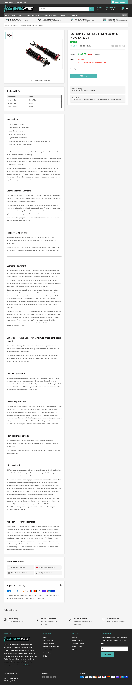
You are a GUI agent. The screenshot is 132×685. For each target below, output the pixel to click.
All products (14, 25)
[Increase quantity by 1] (90, 69)
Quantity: (73, 69)
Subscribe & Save (120, 2)
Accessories (64, 15)
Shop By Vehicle (31, 15)
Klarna (74, 650)
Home (7, 15)
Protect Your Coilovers (49, 15)
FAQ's (124, 15)
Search (74, 637)
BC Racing (73, 46)
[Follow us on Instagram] (47, 677)
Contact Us (74, 15)
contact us (26, 665)
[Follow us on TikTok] (54, 677)
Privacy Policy (77, 640)
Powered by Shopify (10, 681)
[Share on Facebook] (112, 45)
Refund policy (77, 646)
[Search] (91, 9)
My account (110, 10)
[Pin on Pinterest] (116, 45)
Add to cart (83, 76)
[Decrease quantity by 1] (80, 69)
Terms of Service (78, 643)
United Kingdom (9, 673)
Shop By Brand (17, 15)
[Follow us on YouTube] (51, 677)
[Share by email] (123, 45)
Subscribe (107, 654)
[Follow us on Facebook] (43, 677)
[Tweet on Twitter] (120, 45)
